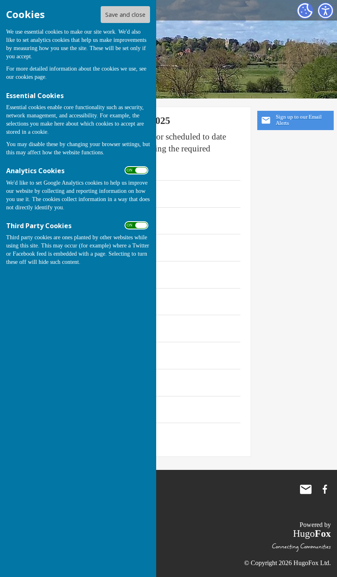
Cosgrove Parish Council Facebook (325, 489)
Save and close (125, 14)
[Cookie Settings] (305, 10)
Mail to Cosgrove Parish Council (306, 489)
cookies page (30, 77)
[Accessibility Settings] (325, 10)
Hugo (312, 533)
